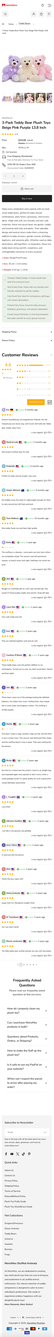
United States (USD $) (33, 1317)
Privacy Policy (11, 1180)
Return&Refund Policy (15, 1196)
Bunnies (8, 1249)
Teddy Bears (24, 23)
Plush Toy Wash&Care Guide (18, 1206)
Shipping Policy (12, 1186)
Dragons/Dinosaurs (14, 1223)
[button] (7, 98)
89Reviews (8, 378)
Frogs (7, 1254)
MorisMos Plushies (36, 1323)
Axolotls (9, 1244)
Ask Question (11, 152)
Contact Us (10, 1175)
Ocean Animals (12, 1228)
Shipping (21, 143)
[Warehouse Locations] (49, 14)
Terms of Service (12, 1191)
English (13, 1317)
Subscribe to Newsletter (19, 1122)
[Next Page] (36, 964)
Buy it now (27, 198)
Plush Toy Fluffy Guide (15, 1201)
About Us (9, 1170)
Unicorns (9, 1239)
